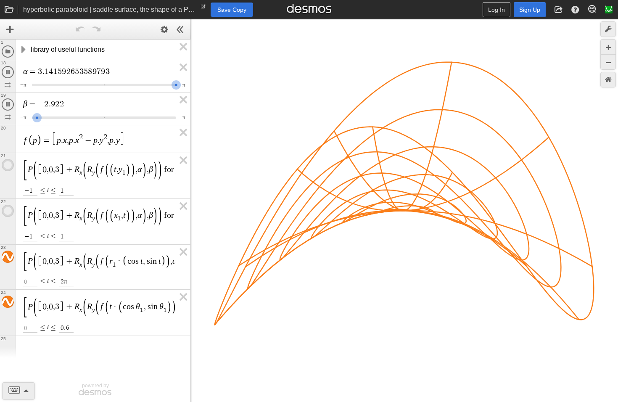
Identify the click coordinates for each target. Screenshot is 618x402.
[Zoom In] (608, 47)
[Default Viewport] (608, 79)
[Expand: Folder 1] (22, 50)
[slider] (51, 84)
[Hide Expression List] (180, 29)
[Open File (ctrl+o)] (9, 9)
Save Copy (231, 9)
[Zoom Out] (608, 62)
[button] (558, 9)
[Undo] (80, 29)
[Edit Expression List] (164, 29)
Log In (496, 9)
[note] (203, 8)
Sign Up (529, 9)
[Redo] (96, 29)
